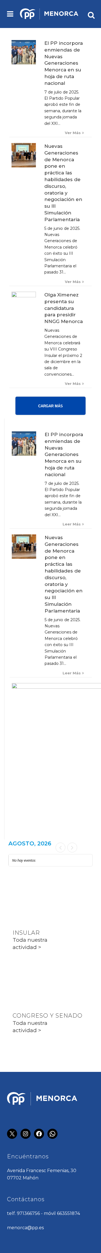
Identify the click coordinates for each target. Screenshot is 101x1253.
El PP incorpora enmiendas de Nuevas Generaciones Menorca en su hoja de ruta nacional (63, 63)
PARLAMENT (32, 974)
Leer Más (72, 524)
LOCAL (23, 891)
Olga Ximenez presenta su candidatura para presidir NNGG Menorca (63, 308)
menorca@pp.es (25, 1227)
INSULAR (26, 932)
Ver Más (73, 133)
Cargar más (50, 406)
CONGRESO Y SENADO (47, 1015)
